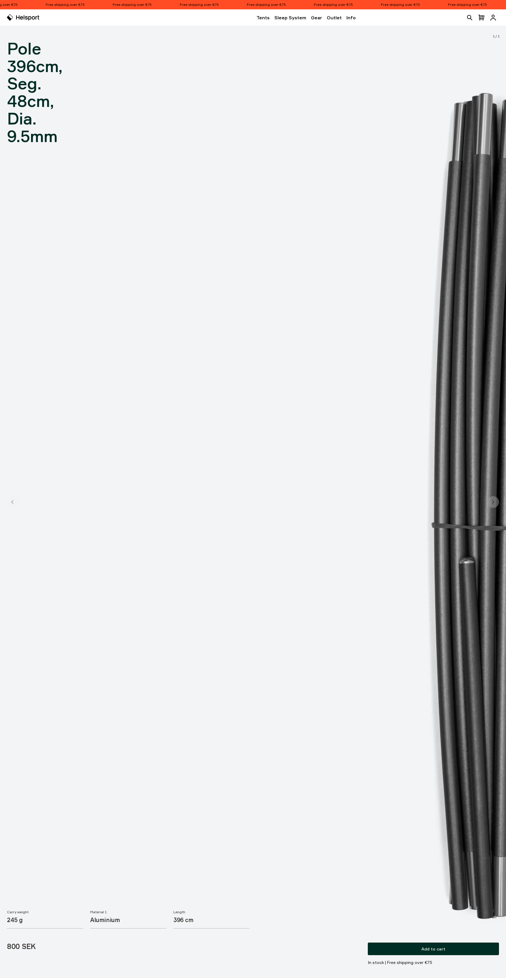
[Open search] (470, 17)
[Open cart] (481, 17)
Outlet (334, 18)
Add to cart (433, 948)
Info (351, 18)
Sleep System (290, 18)
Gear (316, 18)
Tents (263, 18)
